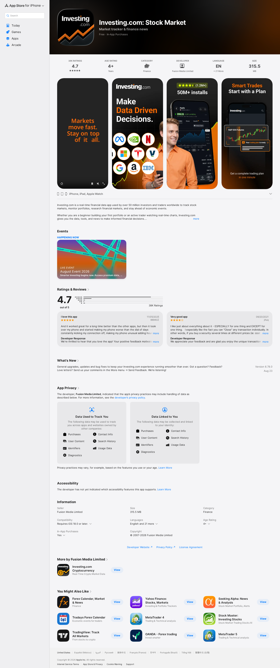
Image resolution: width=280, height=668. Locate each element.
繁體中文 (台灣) (202, 653)
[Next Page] (276, 133)
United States (63, 653)
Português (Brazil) (169, 653)
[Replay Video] (61, 183)
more (196, 218)
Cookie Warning (114, 664)
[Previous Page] (53, 133)
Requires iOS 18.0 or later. (72, 523)
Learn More (165, 467)
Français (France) (138, 653)
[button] (24, 25)
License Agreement (190, 547)
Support (130, 664)
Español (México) (82, 653)
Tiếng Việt (186, 653)
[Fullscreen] (103, 183)
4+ (204, 523)
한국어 (153, 653)
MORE (156, 333)
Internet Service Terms (68, 664)
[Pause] (92, 183)
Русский (109, 653)
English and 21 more (142, 523)
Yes (59, 535)
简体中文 (121, 653)
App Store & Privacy (93, 664)
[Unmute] (98, 183)
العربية (98, 653)
